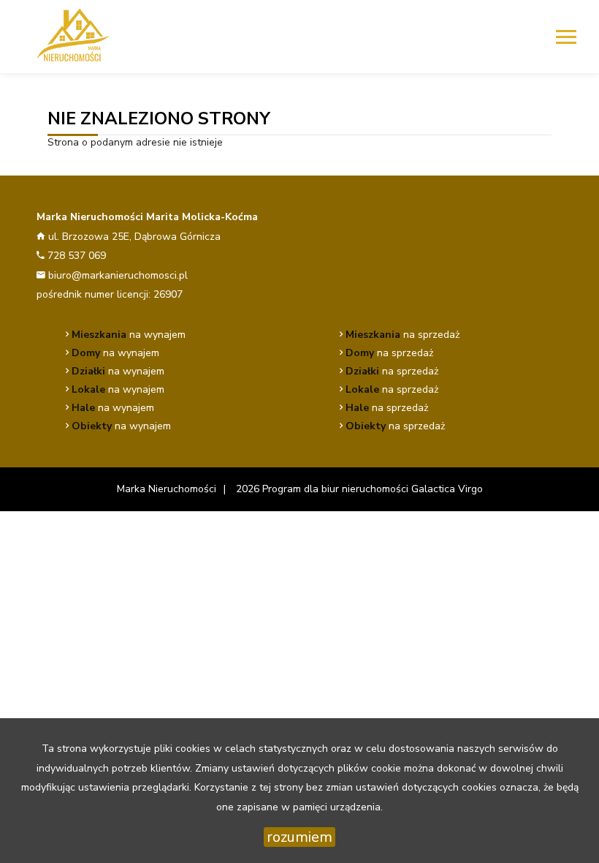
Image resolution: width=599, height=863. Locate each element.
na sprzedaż (402, 335)
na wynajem (129, 335)
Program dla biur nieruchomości (336, 489)
